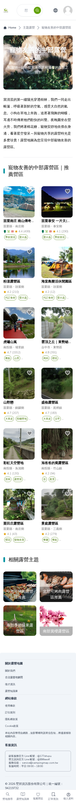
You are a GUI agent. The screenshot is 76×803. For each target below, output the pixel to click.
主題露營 (29, 28)
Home (12, 28)
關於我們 (10, 670)
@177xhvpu (44, 756)
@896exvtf (43, 759)
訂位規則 (10, 712)
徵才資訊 (10, 684)
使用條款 (10, 705)
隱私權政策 (11, 719)
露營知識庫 (11, 691)
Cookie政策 (11, 726)
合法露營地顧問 (14, 677)
